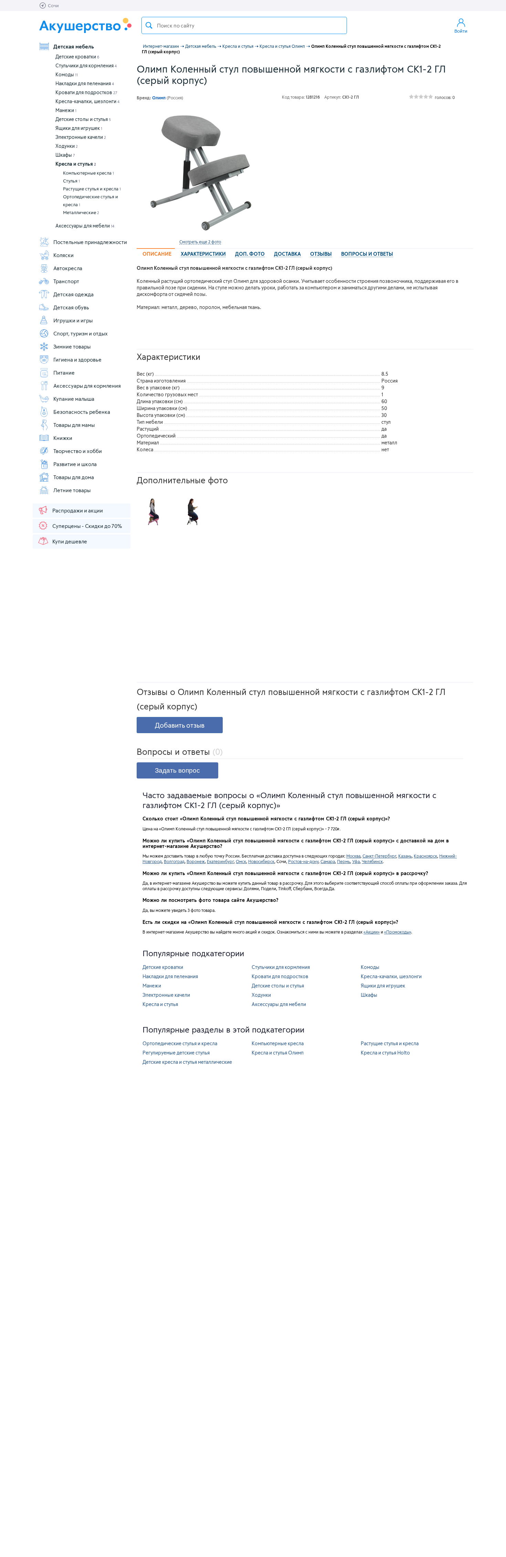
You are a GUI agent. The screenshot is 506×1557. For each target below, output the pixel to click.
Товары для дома (73, 477)
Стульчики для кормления (86, 65)
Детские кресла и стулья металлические (187, 1062)
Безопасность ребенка (81, 412)
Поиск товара (149, 25)
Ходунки (66, 146)
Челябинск (372, 861)
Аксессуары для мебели (84, 226)
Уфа (356, 861)
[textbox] (244, 25)
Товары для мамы (74, 425)
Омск (241, 861)
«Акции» (371, 931)
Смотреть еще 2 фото (200, 241)
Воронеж (196, 861)
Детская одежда (73, 294)
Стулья (71, 181)
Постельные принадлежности (90, 242)
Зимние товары (72, 346)
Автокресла (67, 268)
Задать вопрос (177, 770)
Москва (353, 855)
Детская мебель (73, 46)
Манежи (65, 110)
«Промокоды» (397, 931)
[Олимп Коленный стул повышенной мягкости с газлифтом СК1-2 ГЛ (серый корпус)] (200, 172)
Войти (460, 31)
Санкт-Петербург (379, 855)
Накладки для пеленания (84, 83)
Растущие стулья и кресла (92, 188)
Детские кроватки (77, 56)
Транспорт (66, 281)
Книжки (62, 438)
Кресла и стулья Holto (385, 1053)
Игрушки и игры (73, 320)
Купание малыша (73, 399)
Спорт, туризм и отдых (80, 333)
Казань (405, 855)
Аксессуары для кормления (87, 386)
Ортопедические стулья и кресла (90, 200)
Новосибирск (261, 861)
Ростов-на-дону (303, 861)
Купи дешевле (69, 541)
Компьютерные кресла (88, 173)
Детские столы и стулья (83, 119)
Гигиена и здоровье (77, 359)
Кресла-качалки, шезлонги (87, 101)
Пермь (343, 861)
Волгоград (174, 861)
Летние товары (72, 490)
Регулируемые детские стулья (176, 1053)
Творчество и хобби (77, 451)
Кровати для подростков (86, 92)
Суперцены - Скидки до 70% (87, 526)
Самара (327, 861)
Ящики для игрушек (78, 128)
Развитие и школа (75, 464)
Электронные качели (80, 137)
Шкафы (65, 155)
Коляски (63, 255)
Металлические (81, 212)
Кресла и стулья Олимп (278, 1053)
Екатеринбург (220, 861)
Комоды (66, 74)
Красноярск (425, 855)
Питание (64, 372)
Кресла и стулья (75, 164)
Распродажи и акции (77, 510)
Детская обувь (71, 307)
